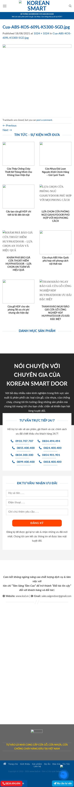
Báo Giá (56, 764)
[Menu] (5, 6)
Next (7, 130)
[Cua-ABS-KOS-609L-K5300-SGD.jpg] (37, 78)
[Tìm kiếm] (70, 6)
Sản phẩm (37, 764)
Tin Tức (66, 764)
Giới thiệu (25, 764)
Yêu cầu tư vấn (64, 783)
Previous (10, 125)
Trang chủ (13, 764)
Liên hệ (37, 766)
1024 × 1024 (41, 33)
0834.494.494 (12, 783)
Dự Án (47, 764)
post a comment (44, 120)
